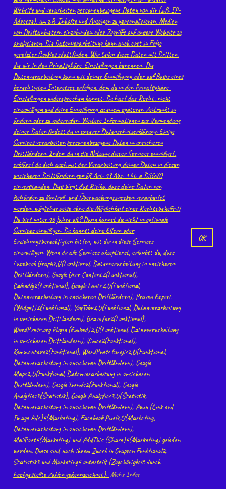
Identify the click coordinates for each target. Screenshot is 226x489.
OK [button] (202, 237)
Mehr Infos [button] (125, 474)
